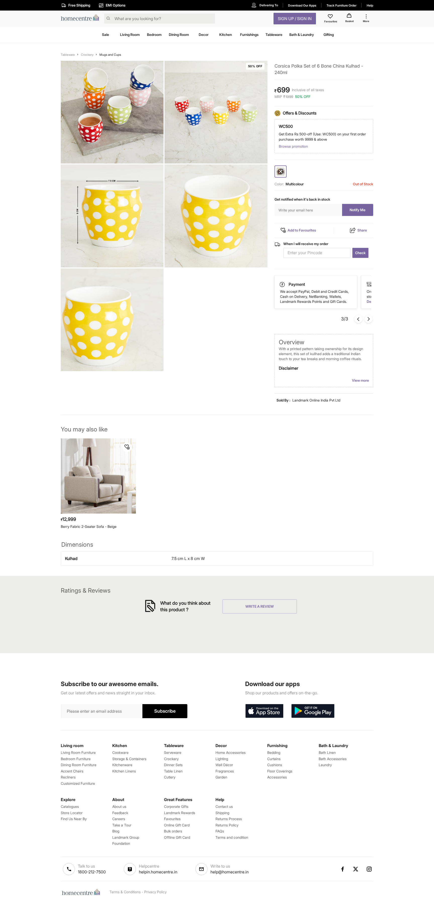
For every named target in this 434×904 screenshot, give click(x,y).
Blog (115, 831)
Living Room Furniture (78, 752)
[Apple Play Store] (264, 711)
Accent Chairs (72, 771)
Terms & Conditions (125, 892)
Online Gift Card (177, 825)
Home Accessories (230, 752)
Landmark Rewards (179, 813)
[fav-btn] (127, 447)
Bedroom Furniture (76, 759)
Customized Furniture (78, 783)
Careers (118, 819)
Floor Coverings (279, 771)
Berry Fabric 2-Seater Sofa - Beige (89, 526)
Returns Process (228, 819)
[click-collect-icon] (283, 284)
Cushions (274, 765)
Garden (221, 777)
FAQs (219, 831)
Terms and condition (231, 837)
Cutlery (169, 777)
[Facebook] (342, 869)
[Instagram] (369, 869)
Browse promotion (293, 146)
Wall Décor (224, 765)
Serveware (172, 752)
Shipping (222, 813)
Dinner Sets (173, 765)
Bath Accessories (333, 759)
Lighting (221, 759)
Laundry (325, 765)
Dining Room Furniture (78, 765)
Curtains (274, 759)
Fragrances (224, 771)
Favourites (172, 819)
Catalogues (70, 806)
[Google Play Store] (313, 711)
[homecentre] (81, 18)
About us (119, 806)
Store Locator (72, 813)
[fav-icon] (331, 17)
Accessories (277, 777)
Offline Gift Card (177, 837)
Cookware (120, 752)
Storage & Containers (129, 759)
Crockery (87, 54)
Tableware (68, 54)
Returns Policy (226, 825)
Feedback (120, 813)
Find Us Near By (74, 819)
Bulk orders (173, 831)
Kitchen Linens (124, 771)
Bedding (273, 752)
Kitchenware (122, 765)
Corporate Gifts (176, 806)
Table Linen (173, 771)
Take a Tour (121, 825)
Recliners (68, 777)
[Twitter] (356, 869)
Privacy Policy (155, 892)
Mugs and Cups (110, 54)
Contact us (224, 806)
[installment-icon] (369, 284)
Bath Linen (327, 752)
